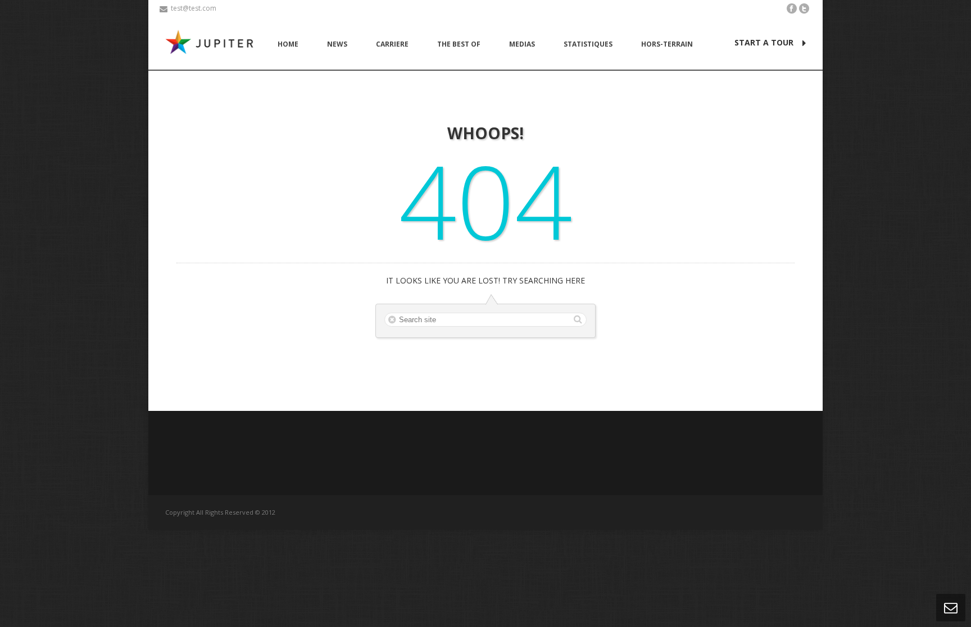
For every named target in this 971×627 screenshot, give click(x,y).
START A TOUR (763, 42)
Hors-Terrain (667, 44)
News (337, 44)
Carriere (392, 44)
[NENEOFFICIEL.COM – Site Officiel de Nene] (212, 43)
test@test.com (193, 8)
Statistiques (588, 44)
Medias (522, 44)
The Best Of (458, 44)
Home (288, 44)
